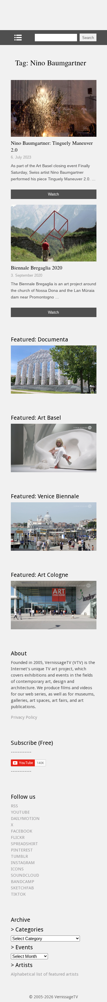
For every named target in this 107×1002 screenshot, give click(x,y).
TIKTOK (18, 894)
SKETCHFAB (22, 887)
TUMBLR (19, 856)
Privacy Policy (24, 717)
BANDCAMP (22, 881)
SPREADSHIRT (24, 843)
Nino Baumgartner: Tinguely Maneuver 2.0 (52, 146)
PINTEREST (22, 850)
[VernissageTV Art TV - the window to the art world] (39, 15)
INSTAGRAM (23, 862)
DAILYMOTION (25, 818)
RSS (14, 805)
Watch (53, 194)
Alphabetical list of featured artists (44, 974)
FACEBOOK (21, 831)
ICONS (17, 869)
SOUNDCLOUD (25, 875)
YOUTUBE (20, 812)
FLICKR (18, 837)
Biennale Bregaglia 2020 (36, 267)
